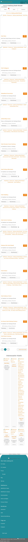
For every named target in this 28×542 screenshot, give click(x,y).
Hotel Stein (3, 36)
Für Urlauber (3, 467)
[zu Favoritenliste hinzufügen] (2, 16)
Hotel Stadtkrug (4, 194)
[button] (2, 349)
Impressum (3, 509)
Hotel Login (4, 533)
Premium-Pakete (4, 502)
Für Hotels (3, 463)
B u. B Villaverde (14, 365)
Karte (14, 9)
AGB (2, 512)
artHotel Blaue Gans (5, 118)
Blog (2, 477)
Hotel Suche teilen (22, 349)
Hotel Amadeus (21, 434)
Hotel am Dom (21, 419)
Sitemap (2, 481)
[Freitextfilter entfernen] (22, 2)
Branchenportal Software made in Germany (8, 539)
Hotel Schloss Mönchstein (7, 169)
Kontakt (3, 474)
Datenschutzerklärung (5, 516)
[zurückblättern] (4, 25)
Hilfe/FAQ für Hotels (5, 488)
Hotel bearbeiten (4, 495)
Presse (2, 470)
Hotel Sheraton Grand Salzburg (8, 144)
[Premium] (25, 357)
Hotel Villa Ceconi (14, 437)
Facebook (3, 523)
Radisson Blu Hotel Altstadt (7, 245)
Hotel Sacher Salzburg (6, 220)
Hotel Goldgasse (5, 68)
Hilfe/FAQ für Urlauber (5, 491)
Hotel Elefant (4, 270)
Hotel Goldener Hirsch (6, 296)
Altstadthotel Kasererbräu (7, 93)
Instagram (3, 526)
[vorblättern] (24, 25)
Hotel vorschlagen (4, 498)
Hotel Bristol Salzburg (6, 336)
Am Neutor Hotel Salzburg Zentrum (9, 321)
